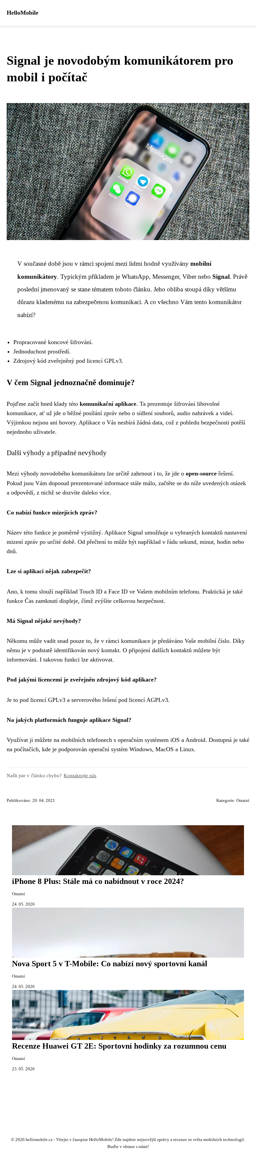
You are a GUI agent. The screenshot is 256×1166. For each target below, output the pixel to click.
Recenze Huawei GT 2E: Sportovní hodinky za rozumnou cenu (119, 1046)
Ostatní (242, 800)
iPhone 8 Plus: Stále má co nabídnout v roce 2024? (98, 881)
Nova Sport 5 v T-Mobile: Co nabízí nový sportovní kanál (109, 963)
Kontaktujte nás (80, 775)
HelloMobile (22, 12)
